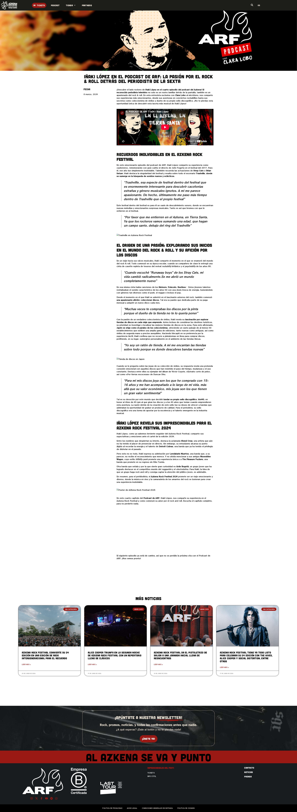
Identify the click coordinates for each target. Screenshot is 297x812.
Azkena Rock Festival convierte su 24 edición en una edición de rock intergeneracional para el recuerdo (45, 655)
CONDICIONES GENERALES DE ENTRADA (157, 808)
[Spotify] (51, 798)
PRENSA (248, 776)
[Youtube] (46, 798)
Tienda (69, 5)
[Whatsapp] (56, 798)
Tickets (151, 773)
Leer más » (26, 664)
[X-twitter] (36, 798)
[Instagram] (31, 798)
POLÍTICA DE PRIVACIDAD (112, 808)
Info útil (151, 776)
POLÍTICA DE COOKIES (186, 808)
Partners (87, 5)
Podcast (55, 5)
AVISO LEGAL (132, 808)
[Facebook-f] (41, 798)
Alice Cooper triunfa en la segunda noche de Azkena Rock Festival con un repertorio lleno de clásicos (114, 655)
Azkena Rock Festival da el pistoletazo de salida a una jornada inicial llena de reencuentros (180, 655)
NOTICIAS (248, 772)
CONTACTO (249, 767)
